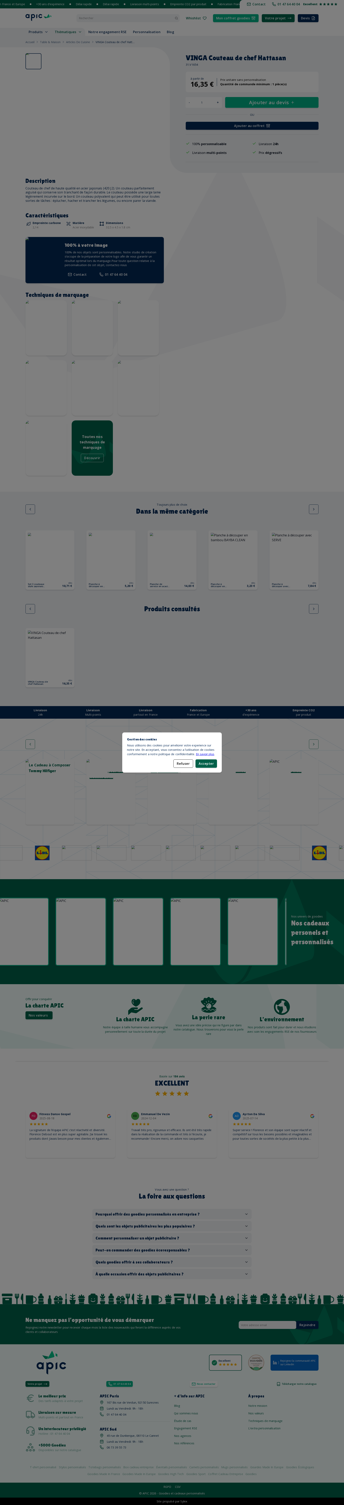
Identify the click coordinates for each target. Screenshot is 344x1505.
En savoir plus (205, 754)
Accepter (206, 763)
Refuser (183, 763)
